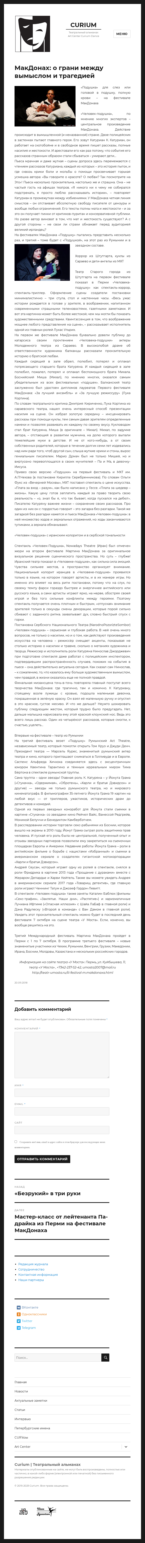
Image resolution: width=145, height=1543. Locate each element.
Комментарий (28, 1028)
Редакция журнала (33, 1264)
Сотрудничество (31, 1269)
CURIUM (83, 25)
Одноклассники (34, 1314)
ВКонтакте (30, 1307)
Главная (21, 1382)
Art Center (22, 1447)
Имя (19, 1085)
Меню (122, 34)
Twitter (27, 1321)
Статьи (20, 1410)
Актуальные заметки (31, 1400)
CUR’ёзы (21, 1437)
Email (20, 1104)
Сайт (18, 1122)
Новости (21, 1391)
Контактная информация (38, 1275)
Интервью (23, 1419)
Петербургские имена (32, 1428)
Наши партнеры (31, 1280)
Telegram (29, 1328)
